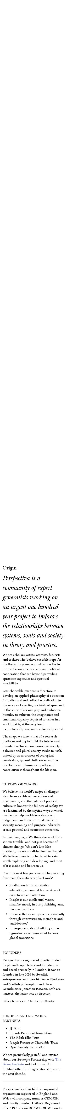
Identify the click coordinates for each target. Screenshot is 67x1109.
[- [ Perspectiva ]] (13, 15)
